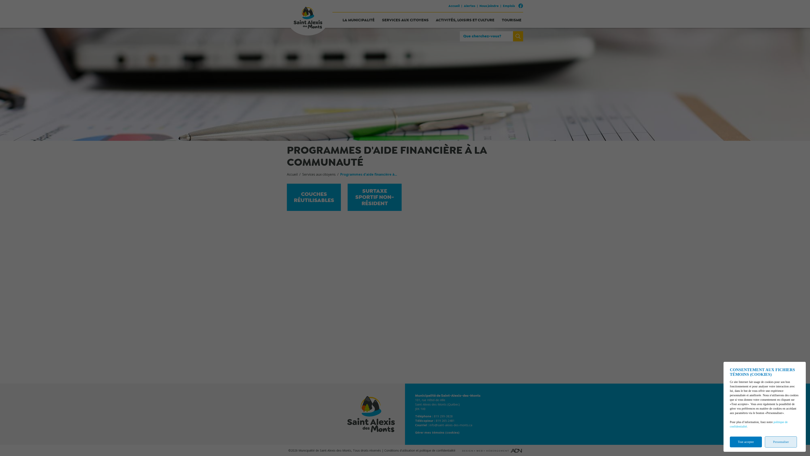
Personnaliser (781, 442)
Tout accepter (746, 442)
